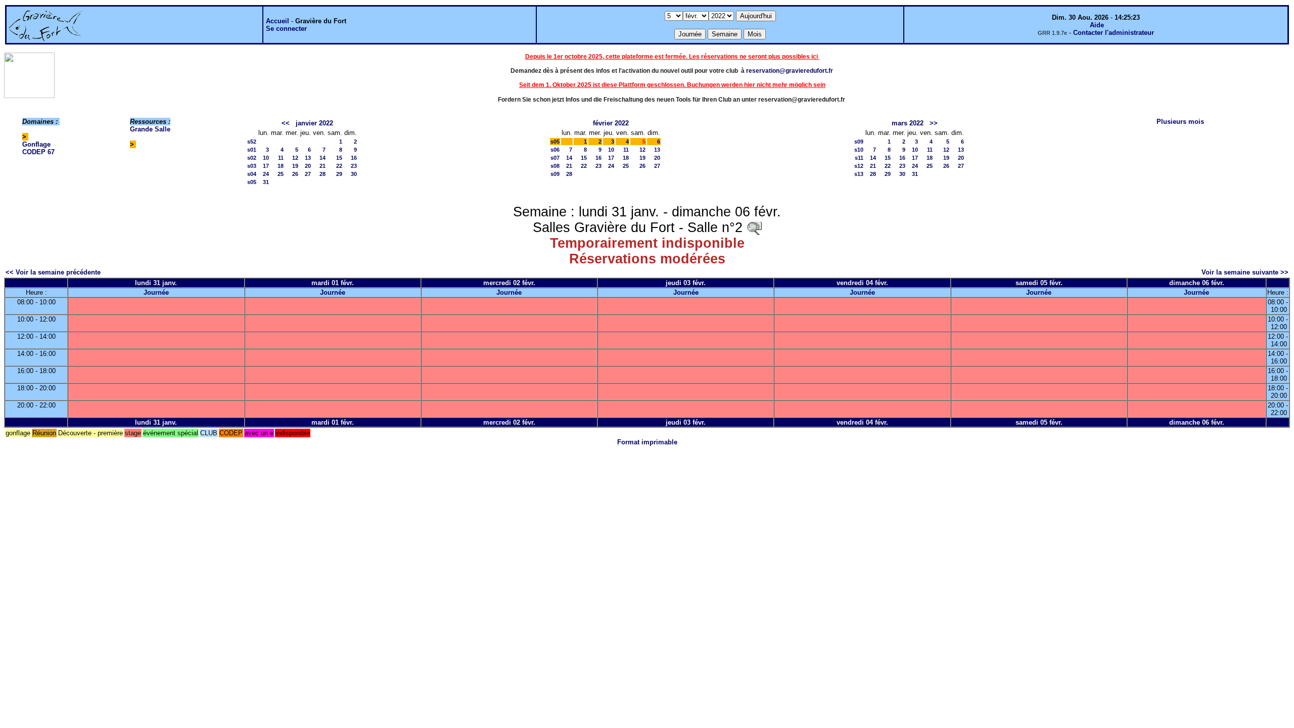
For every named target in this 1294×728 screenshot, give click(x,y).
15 (339, 158)
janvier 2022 (314, 123)
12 (295, 158)
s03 (251, 166)
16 (354, 158)
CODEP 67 (38, 152)
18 (281, 166)
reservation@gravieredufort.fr (789, 70)
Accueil (277, 21)
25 (281, 174)
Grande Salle (150, 129)
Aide (1097, 25)
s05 (251, 182)
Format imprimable (647, 442)
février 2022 (611, 123)
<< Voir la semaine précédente (53, 272)
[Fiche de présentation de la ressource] (754, 227)
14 (322, 158)
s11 (859, 158)
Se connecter (286, 28)
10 (266, 158)
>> (934, 123)
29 (339, 174)
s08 (555, 166)
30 (354, 174)
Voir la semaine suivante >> (1244, 272)
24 (266, 174)
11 (281, 158)
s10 (858, 150)
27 (308, 174)
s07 (555, 158)
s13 (858, 174)
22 (339, 166)
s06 (555, 150)
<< (286, 123)
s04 (251, 174)
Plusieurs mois (1180, 121)
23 (354, 166)
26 (295, 174)
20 (308, 166)
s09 (555, 174)
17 (266, 166)
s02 (251, 158)
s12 (858, 166)
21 (322, 166)
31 (266, 182)
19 (295, 166)
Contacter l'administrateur (1113, 32)
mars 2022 (907, 123)
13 (308, 158)
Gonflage (36, 144)
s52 (251, 142)
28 (322, 174)
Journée (156, 292)
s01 (251, 150)
